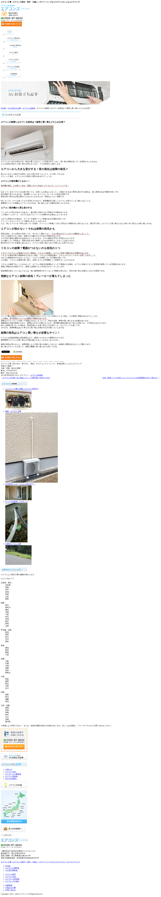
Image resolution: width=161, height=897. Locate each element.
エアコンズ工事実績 (13, 774)
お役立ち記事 (10, 888)
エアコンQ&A (10, 772)
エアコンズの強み (12, 881)
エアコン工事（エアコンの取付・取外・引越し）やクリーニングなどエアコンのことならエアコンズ (40, 862)
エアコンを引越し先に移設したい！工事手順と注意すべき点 (26, 378)
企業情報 (8, 885)
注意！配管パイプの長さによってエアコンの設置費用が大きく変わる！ (130, 378)
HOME (3, 108)
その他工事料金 (11, 870)
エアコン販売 (10, 874)
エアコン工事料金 (12, 868)
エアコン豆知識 (29, 108)
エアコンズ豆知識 (12, 879)
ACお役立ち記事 (14, 108)
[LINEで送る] (18, 352)
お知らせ (8, 769)
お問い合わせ (10, 890)
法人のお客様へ (11, 779)
